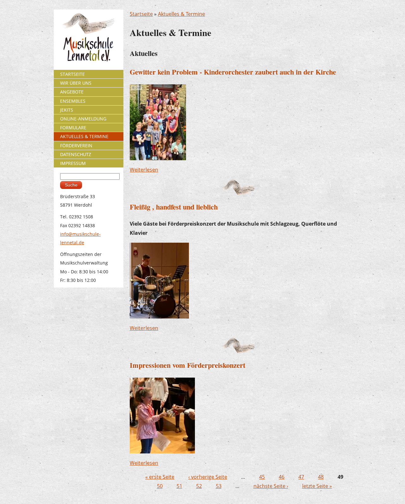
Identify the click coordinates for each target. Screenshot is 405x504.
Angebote (72, 92)
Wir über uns (75, 83)
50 (160, 486)
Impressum (73, 163)
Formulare (73, 127)
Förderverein (76, 146)
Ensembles (72, 101)
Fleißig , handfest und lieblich (174, 207)
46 (281, 476)
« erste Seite (159, 476)
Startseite (141, 13)
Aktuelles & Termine (181, 13)
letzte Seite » (317, 486)
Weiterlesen (144, 169)
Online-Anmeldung (83, 119)
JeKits (66, 110)
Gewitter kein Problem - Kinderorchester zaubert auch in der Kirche (233, 72)
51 (179, 486)
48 (321, 476)
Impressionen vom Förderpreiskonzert (187, 365)
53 (218, 486)
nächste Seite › (270, 486)
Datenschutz (75, 154)
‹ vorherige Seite (207, 476)
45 (262, 476)
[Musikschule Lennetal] (88, 37)
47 (301, 476)
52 (199, 486)
